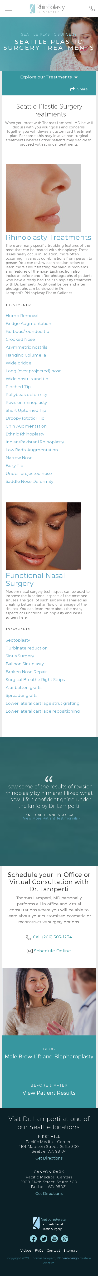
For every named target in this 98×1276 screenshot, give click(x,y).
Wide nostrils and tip (27, 379)
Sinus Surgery (20, 656)
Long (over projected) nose (34, 371)
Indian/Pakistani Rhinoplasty (35, 442)
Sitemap (71, 1250)
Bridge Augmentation (28, 323)
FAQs (39, 1250)
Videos (26, 1250)
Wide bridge (18, 363)
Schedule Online (52, 950)
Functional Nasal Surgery (35, 579)
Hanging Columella (26, 355)
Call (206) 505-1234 (52, 937)
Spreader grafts (22, 695)
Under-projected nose (29, 473)
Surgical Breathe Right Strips (35, 679)
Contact (53, 1250)
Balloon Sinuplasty (25, 664)
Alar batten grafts (24, 687)
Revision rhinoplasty (26, 402)
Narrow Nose (19, 458)
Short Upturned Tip (26, 410)
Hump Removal (22, 316)
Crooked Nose (20, 339)
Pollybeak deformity (26, 394)
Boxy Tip (14, 465)
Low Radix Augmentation (32, 450)
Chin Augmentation (26, 426)
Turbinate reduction (27, 648)
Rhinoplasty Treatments (48, 237)
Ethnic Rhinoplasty (25, 434)
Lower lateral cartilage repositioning (43, 711)
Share (82, 89)
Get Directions (49, 1158)
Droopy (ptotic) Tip (25, 418)
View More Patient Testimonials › (51, 818)
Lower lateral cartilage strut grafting (43, 703)
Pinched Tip (18, 387)
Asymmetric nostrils (26, 347)
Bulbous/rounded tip (27, 331)
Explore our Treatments (46, 77)
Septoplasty (18, 640)
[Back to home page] (49, 9)
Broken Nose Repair (26, 672)
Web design (71, 1258)
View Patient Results (49, 1089)
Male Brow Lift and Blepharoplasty (49, 1053)
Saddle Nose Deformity (29, 481)
